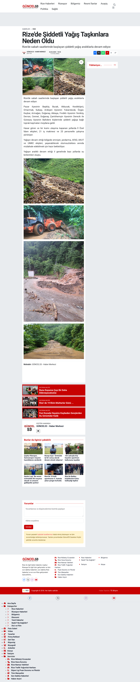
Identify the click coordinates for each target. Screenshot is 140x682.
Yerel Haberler (17, 620)
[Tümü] (115, 65)
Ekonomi (15, 617)
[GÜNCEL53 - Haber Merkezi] (29, 427)
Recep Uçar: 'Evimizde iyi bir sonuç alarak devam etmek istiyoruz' (54, 458)
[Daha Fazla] (107, 53)
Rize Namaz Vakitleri (65, 563)
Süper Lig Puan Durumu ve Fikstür (25, 670)
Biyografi (11, 645)
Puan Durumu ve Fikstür (66, 570)
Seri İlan (11, 640)
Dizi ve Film (16, 626)
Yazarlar (11, 634)
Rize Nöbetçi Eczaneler (66, 558)
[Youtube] (36, 579)
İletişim (84, 564)
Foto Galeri (12, 628)
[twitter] (58, 598)
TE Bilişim (114, 591)
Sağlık (55, 9)
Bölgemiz (75, 3)
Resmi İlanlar (90, 3)
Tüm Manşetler (63, 572)
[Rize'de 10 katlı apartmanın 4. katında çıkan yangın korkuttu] (54, 469)
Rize (34, 29)
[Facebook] (24, 579)
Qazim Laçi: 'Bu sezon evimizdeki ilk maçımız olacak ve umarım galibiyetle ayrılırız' (33, 479)
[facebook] (30, 598)
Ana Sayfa (11, 603)
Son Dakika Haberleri (65, 575)
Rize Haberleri (47, 3)
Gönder (29, 527)
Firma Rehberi (13, 637)
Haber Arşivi (62, 577)
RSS (27, 591)
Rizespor (62, 3)
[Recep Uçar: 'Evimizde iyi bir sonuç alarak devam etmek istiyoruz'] (54, 448)
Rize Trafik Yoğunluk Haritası (23, 667)
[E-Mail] (38, 431)
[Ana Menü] (113, 7)
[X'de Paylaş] (99, 53)
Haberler (26, 29)
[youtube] (114, 598)
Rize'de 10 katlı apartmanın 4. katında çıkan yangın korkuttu (53, 478)
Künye (103, 564)
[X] (28, 579)
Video (10, 631)
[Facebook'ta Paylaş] (95, 53)
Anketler (11, 648)
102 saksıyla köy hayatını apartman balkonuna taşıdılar (72, 458)
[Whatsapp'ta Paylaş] (103, 53)
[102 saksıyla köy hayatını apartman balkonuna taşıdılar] (74, 448)
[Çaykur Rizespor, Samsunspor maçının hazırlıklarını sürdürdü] (33, 448)
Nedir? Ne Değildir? (88, 560)
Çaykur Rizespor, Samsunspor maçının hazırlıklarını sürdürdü (32, 458)
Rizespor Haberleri (19, 612)
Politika (44, 9)
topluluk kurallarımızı (45, 534)
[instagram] (86, 598)
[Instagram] (32, 579)
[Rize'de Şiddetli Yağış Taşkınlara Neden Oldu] (53, 76)
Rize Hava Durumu (64, 560)
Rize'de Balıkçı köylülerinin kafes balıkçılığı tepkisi (72, 478)
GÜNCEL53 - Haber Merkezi (50, 426)
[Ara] (114, 5)
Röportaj (11, 642)
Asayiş (104, 3)
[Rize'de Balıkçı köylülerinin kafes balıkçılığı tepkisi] (74, 469)
